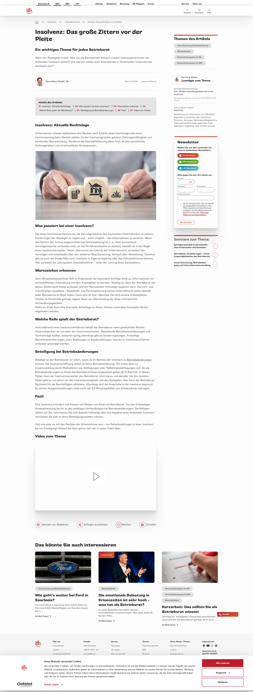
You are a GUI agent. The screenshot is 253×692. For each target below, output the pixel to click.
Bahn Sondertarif (118, 654)
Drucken (150, 524)
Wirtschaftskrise (184, 51)
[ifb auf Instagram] (212, 646)
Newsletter (115, 646)
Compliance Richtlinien (62, 654)
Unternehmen (58, 646)
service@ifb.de (89, 654)
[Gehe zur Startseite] (29, 10)
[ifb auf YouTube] (208, 646)
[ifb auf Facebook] (204, 646)
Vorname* (181, 186)
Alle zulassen (223, 663)
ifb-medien (115, 650)
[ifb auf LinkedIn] (216, 646)
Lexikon (173, 650)
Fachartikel (51, 22)
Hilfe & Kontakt (90, 646)
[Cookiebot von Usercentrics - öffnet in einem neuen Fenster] (25, 684)
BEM (144, 650)
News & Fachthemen (178, 646)
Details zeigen (51, 684)
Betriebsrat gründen (150, 646)
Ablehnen (223, 682)
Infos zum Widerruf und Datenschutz (195, 213)
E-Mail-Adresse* (183, 194)
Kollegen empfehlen (95, 524)
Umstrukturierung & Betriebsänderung (192, 46)
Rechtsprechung (176, 654)
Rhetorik (145, 654)
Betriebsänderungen (139, 359)
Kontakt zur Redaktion (55, 524)
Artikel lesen (42, 616)
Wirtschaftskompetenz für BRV (189, 63)
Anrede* (180, 178)
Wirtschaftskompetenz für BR (189, 57)
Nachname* (201, 186)
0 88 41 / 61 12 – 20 (91, 650)
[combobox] (186, 182)
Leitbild (56, 650)
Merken (126, 524)
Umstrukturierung (72, 22)
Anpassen (221, 672)
